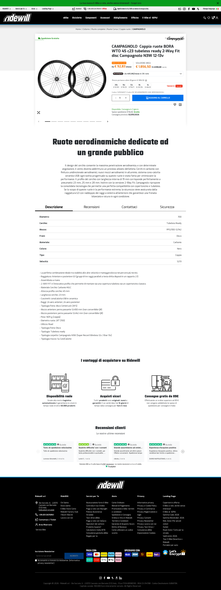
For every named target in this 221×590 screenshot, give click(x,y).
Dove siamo (65, 506)
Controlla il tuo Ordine (95, 506)
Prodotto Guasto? (93, 527)
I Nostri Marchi (67, 515)
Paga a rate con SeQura (96, 521)
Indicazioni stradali (46, 510)
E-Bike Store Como (68, 509)
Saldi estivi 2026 (170, 536)
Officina (135, 18)
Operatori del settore (95, 524)
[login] (216, 17)
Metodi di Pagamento (121, 506)
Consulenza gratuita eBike (97, 533)
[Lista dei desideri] (208, 17)
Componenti (91, 18)
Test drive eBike (93, 518)
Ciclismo (86, 29)
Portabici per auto (170, 545)
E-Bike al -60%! (150, 18)
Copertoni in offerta (171, 503)
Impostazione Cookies (146, 533)
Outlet (165, 527)
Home (78, 29)
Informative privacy (145, 503)
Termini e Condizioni (120, 521)
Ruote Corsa (112, 29)
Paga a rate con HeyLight (96, 509)
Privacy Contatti (144, 518)
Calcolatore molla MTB (95, 530)
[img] (146, 80)
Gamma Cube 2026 (171, 515)
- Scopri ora (135, 3)
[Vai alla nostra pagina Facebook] (104, 577)
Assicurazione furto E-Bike (97, 503)
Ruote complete (98, 29)
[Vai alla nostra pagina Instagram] (100, 577)
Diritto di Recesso (119, 527)
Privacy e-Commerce (146, 509)
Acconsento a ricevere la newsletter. (59, 561)
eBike (65, 18)
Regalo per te (92, 536)
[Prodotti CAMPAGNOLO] (175, 38)
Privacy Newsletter (145, 521)
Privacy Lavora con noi (146, 524)
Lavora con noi (67, 518)
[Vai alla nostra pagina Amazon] (116, 577)
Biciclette (77, 18)
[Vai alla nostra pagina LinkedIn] (120, 577)
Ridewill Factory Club (69, 512)
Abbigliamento (120, 18)
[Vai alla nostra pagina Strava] (112, 577)
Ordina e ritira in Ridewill (122, 518)
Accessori (105, 18)
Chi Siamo (65, 503)
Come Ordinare (118, 503)
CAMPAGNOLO (138, 29)
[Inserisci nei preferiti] (175, 104)
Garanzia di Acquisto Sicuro (123, 524)
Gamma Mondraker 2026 (173, 518)
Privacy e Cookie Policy (147, 506)
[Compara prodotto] (180, 104)
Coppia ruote (125, 29)
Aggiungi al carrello (159, 98)
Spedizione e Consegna (121, 515)
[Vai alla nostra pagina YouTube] (108, 577)
